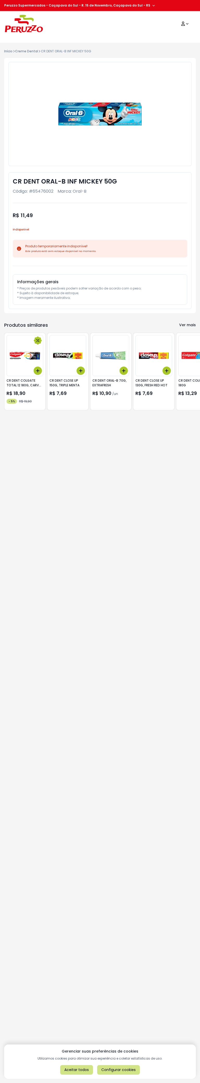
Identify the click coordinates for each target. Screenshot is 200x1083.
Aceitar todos (76, 1069)
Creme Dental (26, 51)
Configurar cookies (118, 1069)
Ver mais (187, 325)
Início (8, 51)
